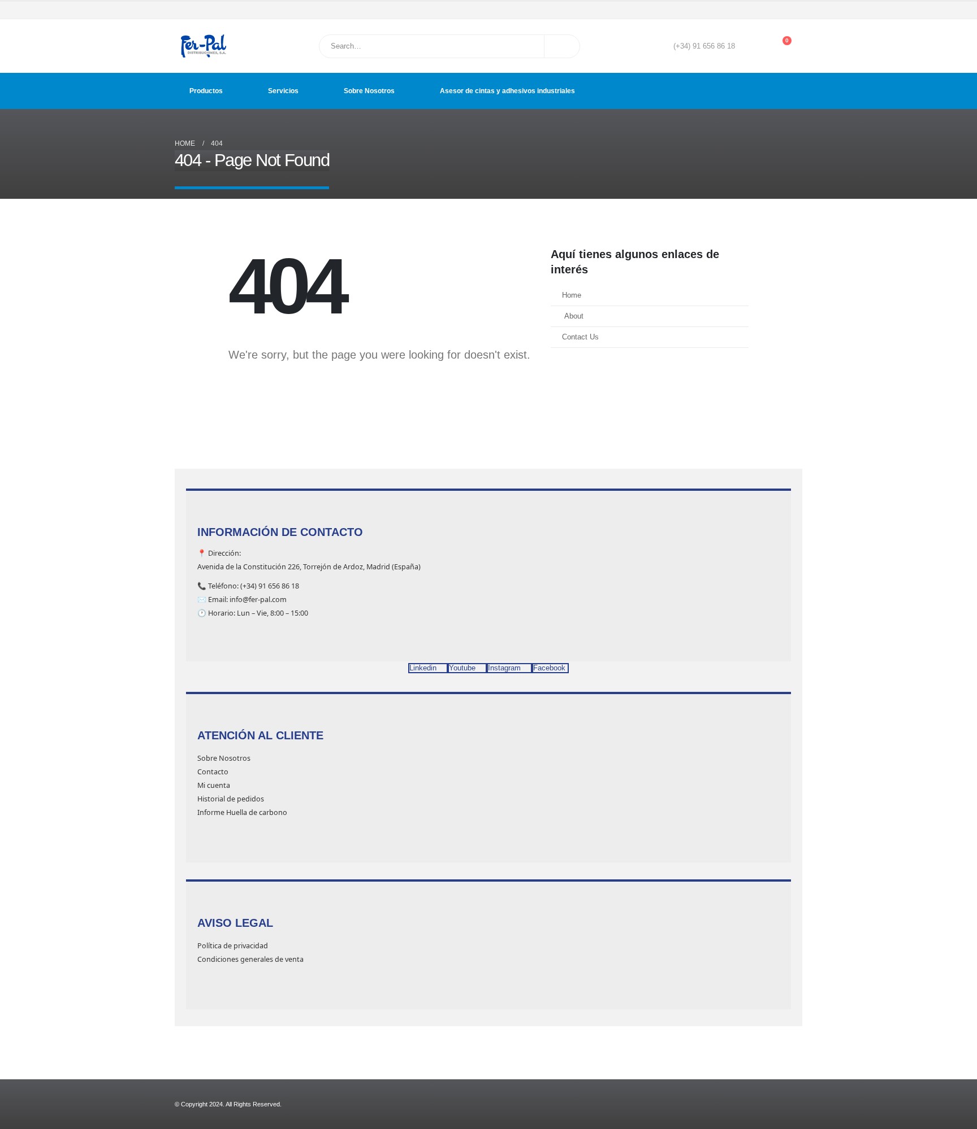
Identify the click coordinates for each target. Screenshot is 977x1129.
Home (571, 295)
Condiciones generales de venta (250, 959)
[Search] (562, 46)
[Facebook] (747, 10)
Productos (206, 91)
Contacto (212, 772)
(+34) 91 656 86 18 (704, 46)
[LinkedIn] (795, 10)
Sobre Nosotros (369, 91)
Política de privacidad (232, 946)
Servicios (283, 91)
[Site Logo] (203, 46)
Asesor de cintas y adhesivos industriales (507, 91)
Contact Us (580, 337)
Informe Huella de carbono (242, 812)
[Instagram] (779, 10)
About (572, 316)
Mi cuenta (213, 785)
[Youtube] (762, 10)
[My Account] (751, 46)
